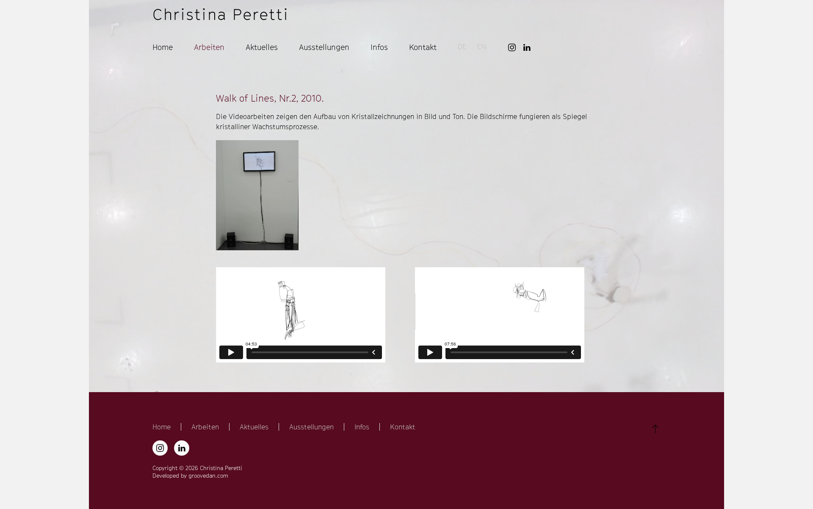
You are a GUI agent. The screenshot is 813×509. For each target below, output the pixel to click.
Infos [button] (379, 47)
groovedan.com (208, 475)
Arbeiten (205, 427)
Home (162, 47)
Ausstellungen (324, 47)
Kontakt (402, 427)
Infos (361, 427)
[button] (257, 195)
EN (482, 46)
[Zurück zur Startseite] (220, 15)
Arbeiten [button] (209, 47)
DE (462, 46)
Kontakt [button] (423, 47)
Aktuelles (262, 47)
